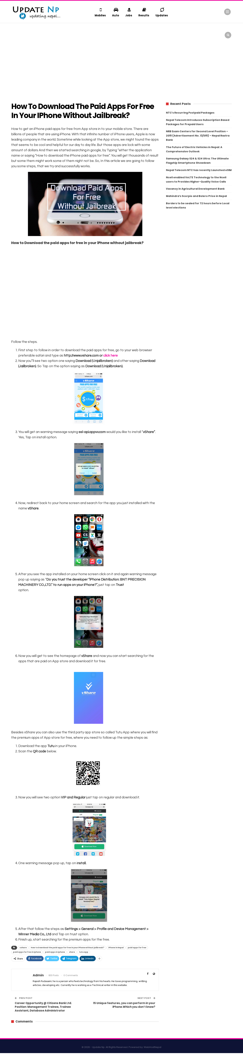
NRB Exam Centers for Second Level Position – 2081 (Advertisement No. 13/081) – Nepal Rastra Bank (197, 136)
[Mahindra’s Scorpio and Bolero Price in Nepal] (75, 33)
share (72, 952)
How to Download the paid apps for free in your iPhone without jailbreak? (67, 947)
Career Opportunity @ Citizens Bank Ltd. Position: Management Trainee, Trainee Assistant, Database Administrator (43, 1006)
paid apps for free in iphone (27, 952)
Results (143, 15)
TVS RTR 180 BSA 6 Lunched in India (158, 30)
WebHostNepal (152, 1047)
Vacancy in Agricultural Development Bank (195, 189)
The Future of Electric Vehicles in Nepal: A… (43, 30)
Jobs (128, 15)
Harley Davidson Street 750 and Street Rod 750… (213, 30)
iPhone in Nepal (116, 947)
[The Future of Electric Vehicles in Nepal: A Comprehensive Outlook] (19, 33)
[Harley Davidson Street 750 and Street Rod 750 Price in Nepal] (187, 33)
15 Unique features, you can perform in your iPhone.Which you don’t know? (124, 1005)
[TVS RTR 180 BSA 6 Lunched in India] (131, 33)
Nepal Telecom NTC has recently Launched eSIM (199, 170)
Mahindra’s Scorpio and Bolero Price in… (100, 30)
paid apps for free (137, 947)
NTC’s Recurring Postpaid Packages (190, 112)
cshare (23, 947)
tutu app (83, 952)
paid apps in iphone (55, 952)
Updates (161, 15)
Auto (115, 15)
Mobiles (100, 15)
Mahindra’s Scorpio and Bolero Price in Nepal (196, 196)
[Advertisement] (121, 69)
